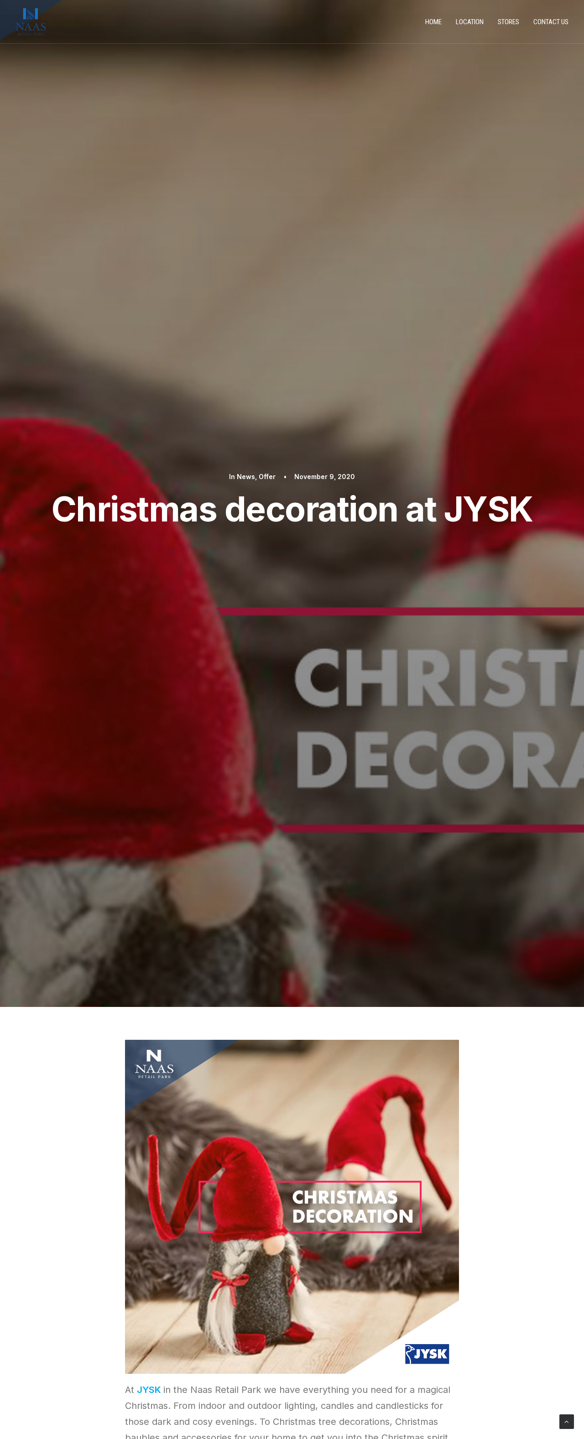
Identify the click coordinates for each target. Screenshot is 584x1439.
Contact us (550, 22)
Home (433, 22)
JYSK (149, 1389)
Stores (508, 22)
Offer (267, 476)
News (246, 476)
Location (470, 22)
